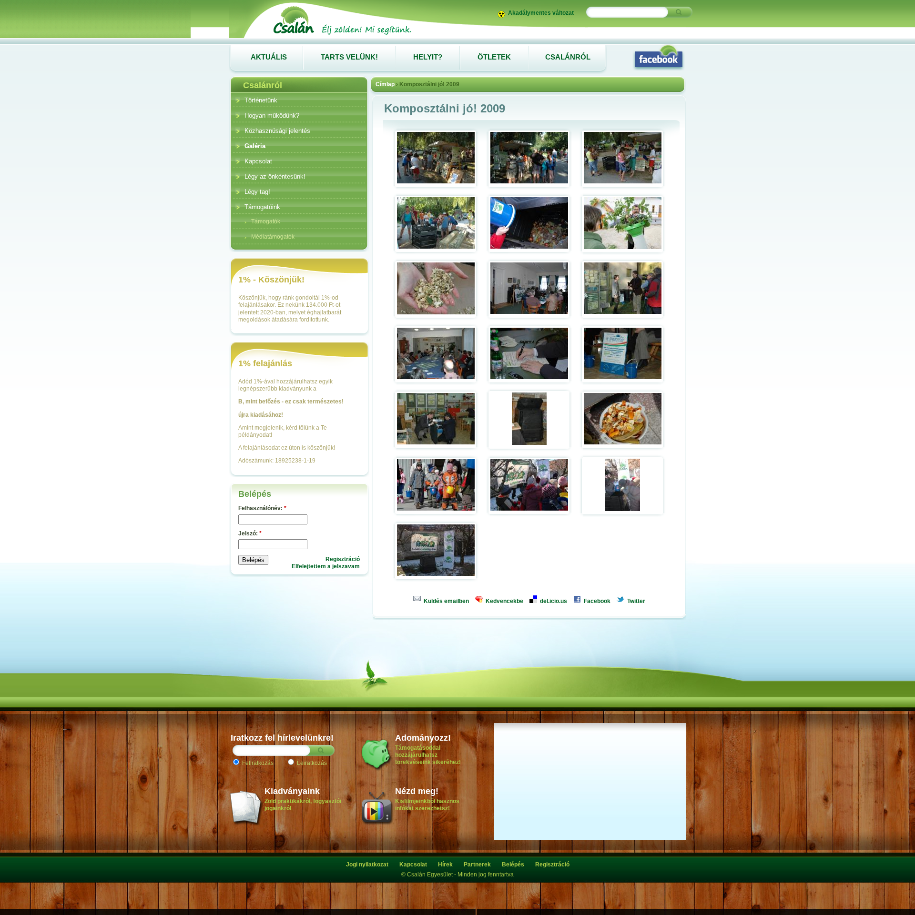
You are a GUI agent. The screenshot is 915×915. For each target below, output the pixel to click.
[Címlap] (342, 34)
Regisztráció (342, 559)
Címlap (385, 84)
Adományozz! (423, 738)
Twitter (635, 601)
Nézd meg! (416, 791)
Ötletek (494, 57)
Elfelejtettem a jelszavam (326, 566)
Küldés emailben (445, 601)
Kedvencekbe (503, 601)
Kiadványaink (292, 791)
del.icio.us (553, 601)
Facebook (596, 601)
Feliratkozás (257, 763)
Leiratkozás (311, 763)
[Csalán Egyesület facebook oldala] (658, 57)
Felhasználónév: (262, 508)
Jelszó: (250, 533)
